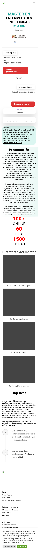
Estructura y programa (10, 507)
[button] (34, 3)
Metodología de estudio (10, 510)
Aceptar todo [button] (22, 546)
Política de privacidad (10, 528)
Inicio (4, 492)
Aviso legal (6, 522)
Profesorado (6, 513)
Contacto (5, 516)
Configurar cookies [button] (9, 546)
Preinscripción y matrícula (11, 501)
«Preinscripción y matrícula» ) (12, 143)
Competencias (7, 495)
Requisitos (6, 498)
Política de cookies (9, 525)
